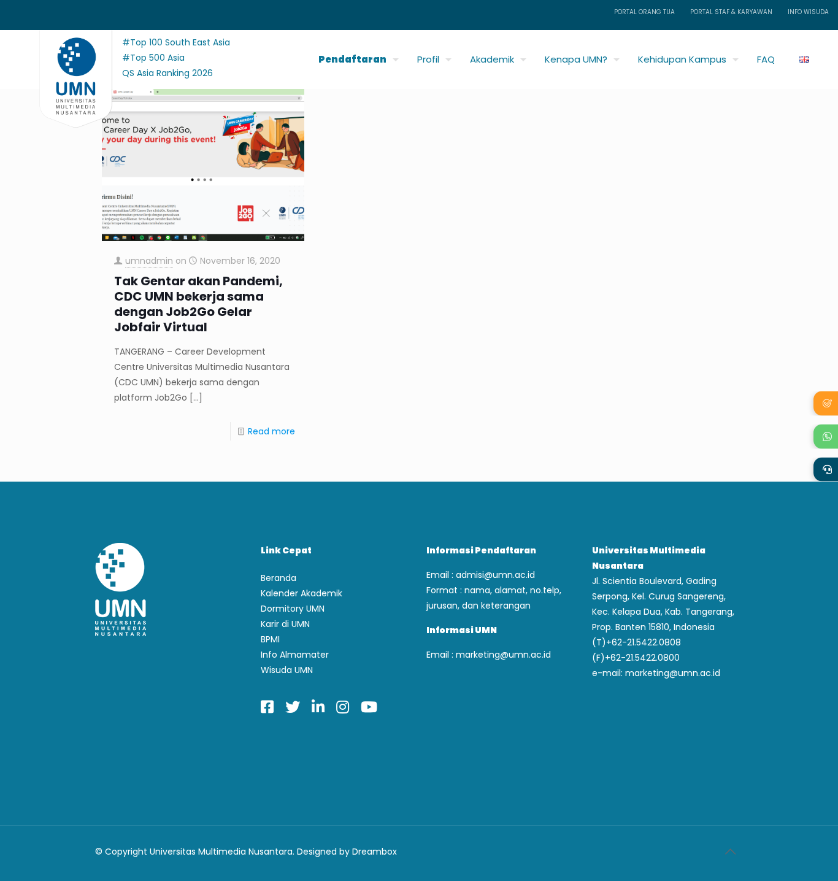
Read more (271, 431)
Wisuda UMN (287, 670)
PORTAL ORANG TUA (644, 12)
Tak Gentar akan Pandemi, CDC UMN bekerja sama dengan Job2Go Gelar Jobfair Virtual (198, 304)
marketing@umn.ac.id (503, 654)
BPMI (270, 639)
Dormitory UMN (293, 608)
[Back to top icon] (730, 851)
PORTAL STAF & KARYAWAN (731, 12)
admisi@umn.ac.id (495, 575)
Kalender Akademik (301, 593)
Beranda (278, 578)
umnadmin (149, 261)
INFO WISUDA (808, 12)
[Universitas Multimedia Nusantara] (64, 56)
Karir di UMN (285, 624)
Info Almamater (295, 654)
